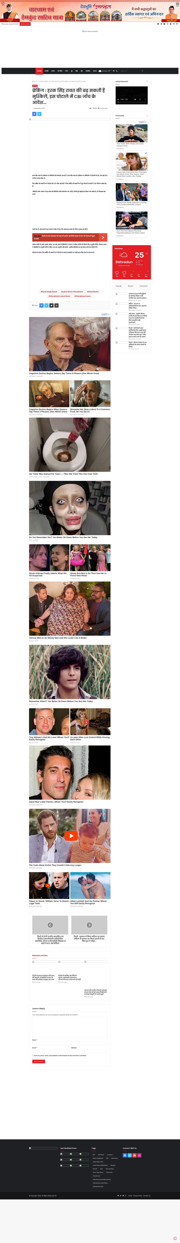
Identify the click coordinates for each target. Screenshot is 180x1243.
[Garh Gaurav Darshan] (90, 31)
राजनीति (46, 71)
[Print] (56, 305)
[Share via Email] (51, 305)
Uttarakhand (93, 292)
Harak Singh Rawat (49, 292)
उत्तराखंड (39, 71)
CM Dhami (101, 1154)
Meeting (113, 1165)
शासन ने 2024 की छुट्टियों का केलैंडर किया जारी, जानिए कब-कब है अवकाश (137, 296)
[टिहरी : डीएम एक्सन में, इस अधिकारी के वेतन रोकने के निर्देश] (121, 345)
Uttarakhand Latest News (60, 296)
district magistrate (98, 1158)
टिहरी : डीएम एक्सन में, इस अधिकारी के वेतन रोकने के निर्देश (138, 344)
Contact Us (146, 1196)
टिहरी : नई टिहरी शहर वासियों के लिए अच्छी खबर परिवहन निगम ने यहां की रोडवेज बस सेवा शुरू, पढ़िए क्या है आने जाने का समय (137, 332)
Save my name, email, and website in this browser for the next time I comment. (60, 1055)
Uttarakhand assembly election (102, 1179)
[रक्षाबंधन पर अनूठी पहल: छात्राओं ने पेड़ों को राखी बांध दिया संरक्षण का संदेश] (74, 1167)
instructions (114, 1158)
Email (34, 1048)
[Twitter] (39, 114)
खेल (82, 71)
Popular (118, 286)
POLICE (95, 1169)
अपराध (53, 71)
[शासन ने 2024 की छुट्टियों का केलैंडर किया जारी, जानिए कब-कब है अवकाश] (121, 296)
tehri (101, 1169)
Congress (110, 1154)
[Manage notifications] (175, 1238)
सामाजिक (88, 71)
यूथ (72, 71)
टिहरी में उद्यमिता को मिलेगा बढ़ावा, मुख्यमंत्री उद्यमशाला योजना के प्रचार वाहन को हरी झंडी (69, 978)
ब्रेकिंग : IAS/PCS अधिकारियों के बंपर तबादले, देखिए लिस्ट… (138, 306)
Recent (130, 286)
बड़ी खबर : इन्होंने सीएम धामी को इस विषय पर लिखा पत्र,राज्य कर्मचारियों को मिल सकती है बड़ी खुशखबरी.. (138, 318)
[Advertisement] (90, 51)
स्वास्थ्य (95, 71)
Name (34, 1040)
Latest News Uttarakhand (72, 292)
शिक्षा (77, 71)
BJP (94, 1154)
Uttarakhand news (83, 296)
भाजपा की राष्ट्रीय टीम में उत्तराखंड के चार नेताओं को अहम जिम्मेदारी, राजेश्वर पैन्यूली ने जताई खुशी (95, 992)
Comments (144, 286)
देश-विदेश (60, 71)
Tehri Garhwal (110, 1169)
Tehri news (109, 1172)
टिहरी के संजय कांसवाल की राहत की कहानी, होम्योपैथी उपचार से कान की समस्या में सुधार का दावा (43, 978)
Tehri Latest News (98, 1172)
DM (107, 1158)
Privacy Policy (137, 1196)
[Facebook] (34, 114)
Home (36, 81)
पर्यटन (66, 71)
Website (74, 1048)
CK (55, 1196)
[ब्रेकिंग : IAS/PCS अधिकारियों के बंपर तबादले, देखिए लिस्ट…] (121, 306)
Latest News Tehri (98, 1162)
